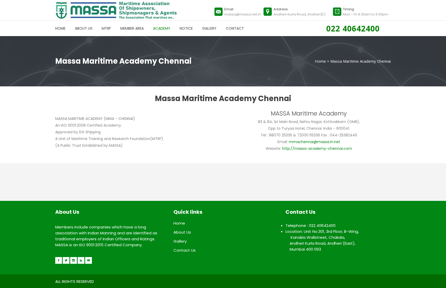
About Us (182, 232)
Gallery (180, 241)
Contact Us (184, 250)
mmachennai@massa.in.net (314, 141)
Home (320, 61)
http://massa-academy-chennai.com (316, 148)
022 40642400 (354, 28)
